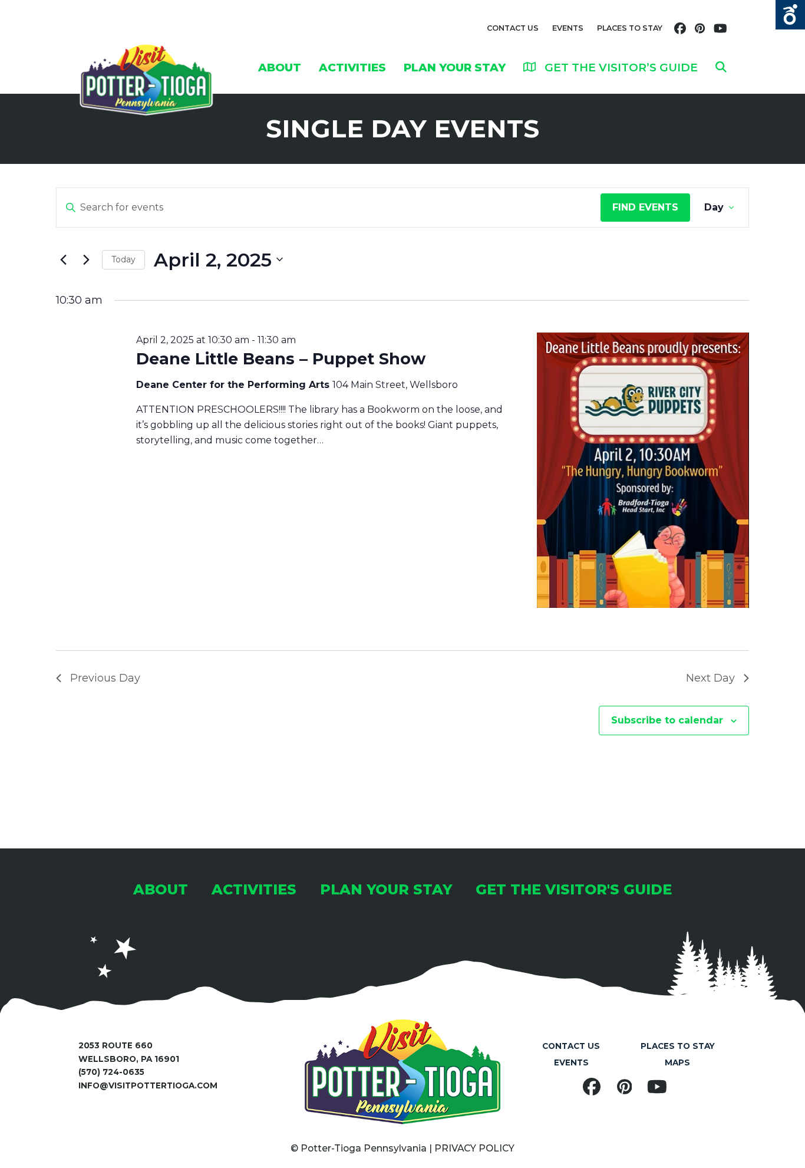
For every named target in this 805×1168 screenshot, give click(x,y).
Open (790, 14)
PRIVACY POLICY (474, 1148)
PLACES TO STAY (629, 28)
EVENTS (567, 28)
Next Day (710, 678)
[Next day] (86, 259)
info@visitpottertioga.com (147, 1085)
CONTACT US (513, 28)
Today (123, 259)
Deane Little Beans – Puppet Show (280, 359)
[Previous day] (63, 259)
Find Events (645, 207)
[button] (721, 67)
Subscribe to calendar (667, 720)
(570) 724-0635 (111, 1072)
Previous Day (105, 678)
